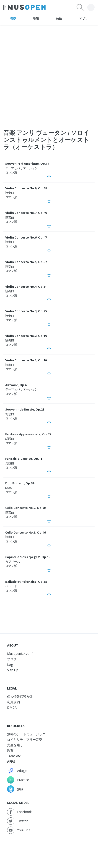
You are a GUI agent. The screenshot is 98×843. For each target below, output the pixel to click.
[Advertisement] (49, 74)
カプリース (12, 561)
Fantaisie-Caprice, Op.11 (23, 458)
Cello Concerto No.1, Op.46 (25, 532)
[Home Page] (24, 7)
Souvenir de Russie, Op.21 (24, 409)
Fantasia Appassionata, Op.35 (28, 434)
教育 (10, 750)
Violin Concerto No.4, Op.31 (26, 287)
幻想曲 (9, 414)
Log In (11, 664)
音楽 (13, 18)
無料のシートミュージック (26, 734)
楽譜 (36, 18)
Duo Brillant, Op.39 (19, 483)
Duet (8, 488)
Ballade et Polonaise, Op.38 (26, 582)
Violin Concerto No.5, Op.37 (26, 262)
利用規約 (13, 702)
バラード (11, 586)
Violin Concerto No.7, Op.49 (26, 213)
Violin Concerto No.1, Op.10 (26, 360)
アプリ (83, 18)
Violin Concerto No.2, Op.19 (26, 336)
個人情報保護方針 (20, 696)
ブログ (12, 659)
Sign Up (12, 670)
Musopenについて (20, 653)
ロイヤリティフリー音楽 (24, 739)
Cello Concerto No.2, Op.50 (25, 508)
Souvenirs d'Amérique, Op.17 (27, 163)
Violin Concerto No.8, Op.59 (26, 188)
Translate (14, 756)
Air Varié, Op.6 (16, 385)
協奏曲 (9, 193)
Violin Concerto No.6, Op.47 (26, 237)
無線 (59, 18)
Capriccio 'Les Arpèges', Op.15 (27, 557)
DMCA (12, 707)
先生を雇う (15, 745)
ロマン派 (11, 172)
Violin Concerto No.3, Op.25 (26, 311)
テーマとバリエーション (21, 168)
